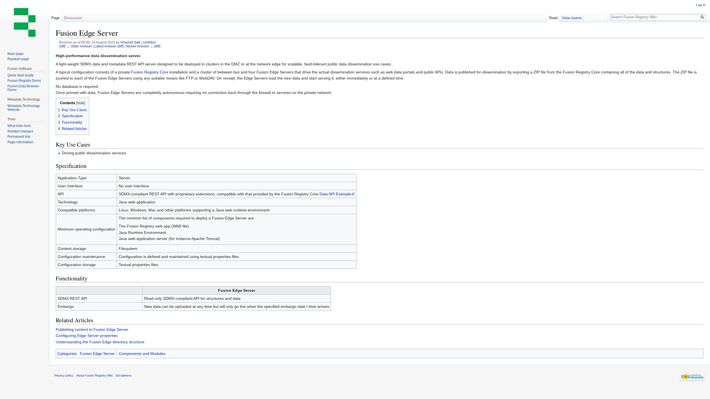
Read (553, 18)
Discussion (73, 18)
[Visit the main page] (24, 22)
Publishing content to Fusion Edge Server (92, 329)
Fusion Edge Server (97, 353)
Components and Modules (142, 353)
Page (55, 18)
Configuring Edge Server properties (87, 335)
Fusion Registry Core (149, 72)
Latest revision (105, 46)
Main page (15, 54)
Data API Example (335, 194)
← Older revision (79, 46)
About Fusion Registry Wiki (94, 375)
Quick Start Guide (20, 75)
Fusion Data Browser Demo (23, 88)
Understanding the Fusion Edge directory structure (100, 342)
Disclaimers (123, 375)
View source (572, 18)
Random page (18, 59)
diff (62, 46)
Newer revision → (139, 46)
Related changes (20, 131)
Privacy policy (63, 375)
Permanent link (18, 137)
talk (137, 42)
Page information (20, 142)
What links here (19, 126)
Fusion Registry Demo (24, 81)
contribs (149, 42)
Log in (701, 5)
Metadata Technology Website (23, 108)
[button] (61, 102)
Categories (67, 353)
